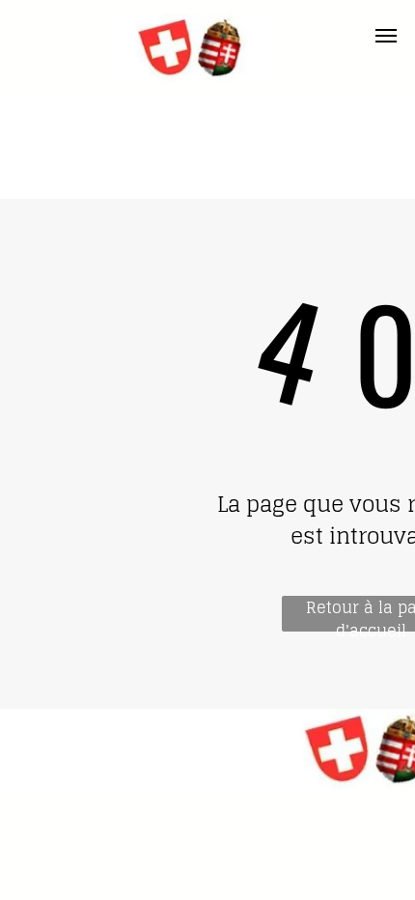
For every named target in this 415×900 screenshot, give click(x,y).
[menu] (386, 35)
